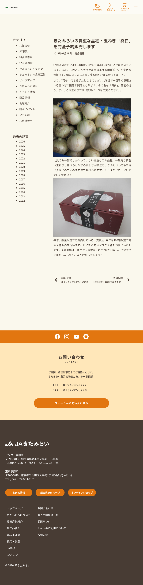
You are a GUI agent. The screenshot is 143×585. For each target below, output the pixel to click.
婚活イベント (27, 109)
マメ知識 (24, 115)
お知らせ (24, 45)
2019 (22, 171)
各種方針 (42, 535)
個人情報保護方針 (47, 515)
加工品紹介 (13, 528)
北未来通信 (25, 63)
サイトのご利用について (51, 528)
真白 (89, 90)
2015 (22, 188)
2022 (22, 158)
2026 (22, 141)
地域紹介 (24, 103)
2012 (22, 200)
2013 (22, 196)
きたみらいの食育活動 (32, 74)
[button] (136, 7)
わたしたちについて (19, 515)
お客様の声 (25, 120)
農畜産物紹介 (15, 521)
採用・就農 (13, 541)
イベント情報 (27, 92)
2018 (22, 175)
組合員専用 (25, 57)
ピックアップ (27, 80)
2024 (22, 150)
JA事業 (23, 51)
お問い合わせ (45, 508)
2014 (22, 192)
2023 (22, 154)
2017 (22, 179)
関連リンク (44, 521)
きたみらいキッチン (31, 68)
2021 (22, 162)
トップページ (15, 508)
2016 (22, 183)
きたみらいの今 (28, 86)
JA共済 (11, 548)
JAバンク (12, 555)
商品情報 (24, 97)
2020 (22, 167)
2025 (22, 146)
